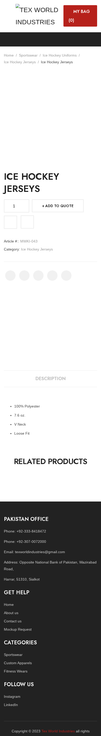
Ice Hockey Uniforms (60, 55)
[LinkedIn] (66, 275)
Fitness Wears (15, 671)
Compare (27, 222)
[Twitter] (24, 275)
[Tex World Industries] (38, 15)
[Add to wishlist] (10, 222)
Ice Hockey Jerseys (20, 62)
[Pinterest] (38, 275)
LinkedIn (11, 705)
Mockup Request (18, 629)
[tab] (51, 378)
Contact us (12, 621)
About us (11, 613)
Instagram (12, 696)
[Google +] (52, 275)
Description (50, 378)
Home (9, 55)
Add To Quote (59, 205)
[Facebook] (10, 275)
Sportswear (28, 55)
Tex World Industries (58, 731)
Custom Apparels (18, 663)
